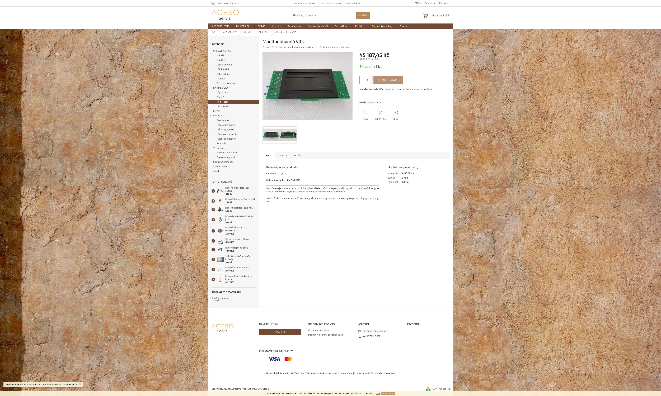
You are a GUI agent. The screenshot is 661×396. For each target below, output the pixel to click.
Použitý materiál (220, 298)
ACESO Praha (297, 373)
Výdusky (217, 115)
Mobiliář (221, 55)
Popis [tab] (269, 155)
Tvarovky (222, 143)
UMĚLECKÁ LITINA (222, 51)
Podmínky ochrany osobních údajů (341, 3)
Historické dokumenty (277, 373)
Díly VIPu (221, 97)
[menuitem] (220, 26)
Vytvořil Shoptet (441, 389)
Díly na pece (223, 92)
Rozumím (388, 393)
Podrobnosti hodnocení (304, 47)
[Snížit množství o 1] (371, 82)
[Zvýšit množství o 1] (371, 78)
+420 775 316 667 (371, 336)
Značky (217, 171)
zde (378, 393)
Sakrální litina (223, 74)
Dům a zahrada (224, 64)
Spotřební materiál (223, 162)
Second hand (220, 166)
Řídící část (223, 102)
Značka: (334, 47)
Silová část (223, 106)
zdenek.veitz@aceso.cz (375, 331)
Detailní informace (368, 102)
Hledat (363, 15)
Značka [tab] (297, 155)
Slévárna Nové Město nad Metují (322, 373)
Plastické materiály (226, 139)
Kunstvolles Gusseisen (383, 373)
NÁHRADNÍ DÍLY (220, 88)
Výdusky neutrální (227, 134)
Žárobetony (223, 120)
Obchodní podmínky (304, 3)
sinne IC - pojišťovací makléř (355, 373)
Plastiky (221, 60)
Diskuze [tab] (283, 155)
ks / (280, 331)
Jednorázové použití (227, 152)
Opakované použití (226, 157)
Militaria (221, 78)
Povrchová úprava (226, 83)
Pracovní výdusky (226, 125)
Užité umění (223, 69)
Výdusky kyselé (226, 129)
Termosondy (220, 148)
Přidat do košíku (390, 80)
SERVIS (216, 111)
